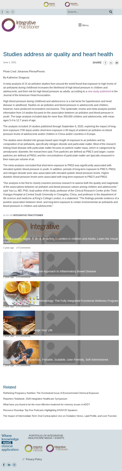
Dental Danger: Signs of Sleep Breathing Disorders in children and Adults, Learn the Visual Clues (60, 240)
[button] (83, 25)
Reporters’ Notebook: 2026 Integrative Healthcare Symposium (35, 398)
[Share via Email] (117, 63)
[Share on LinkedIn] (111, 63)
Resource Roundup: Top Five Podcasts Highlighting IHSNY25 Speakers (40, 410)
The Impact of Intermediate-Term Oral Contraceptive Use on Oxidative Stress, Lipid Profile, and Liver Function (60, 416)
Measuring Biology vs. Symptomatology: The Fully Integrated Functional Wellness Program (60, 300)
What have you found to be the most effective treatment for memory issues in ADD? (46, 404)
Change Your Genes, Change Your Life (27, 330)
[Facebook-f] (2, 12)
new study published (99, 91)
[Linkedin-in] (7, 12)
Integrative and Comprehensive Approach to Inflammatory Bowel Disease (49, 271)
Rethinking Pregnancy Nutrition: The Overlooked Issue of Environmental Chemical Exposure (51, 393)
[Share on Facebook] (105, 63)
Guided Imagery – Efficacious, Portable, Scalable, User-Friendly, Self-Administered (55, 359)
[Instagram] (12, 12)
